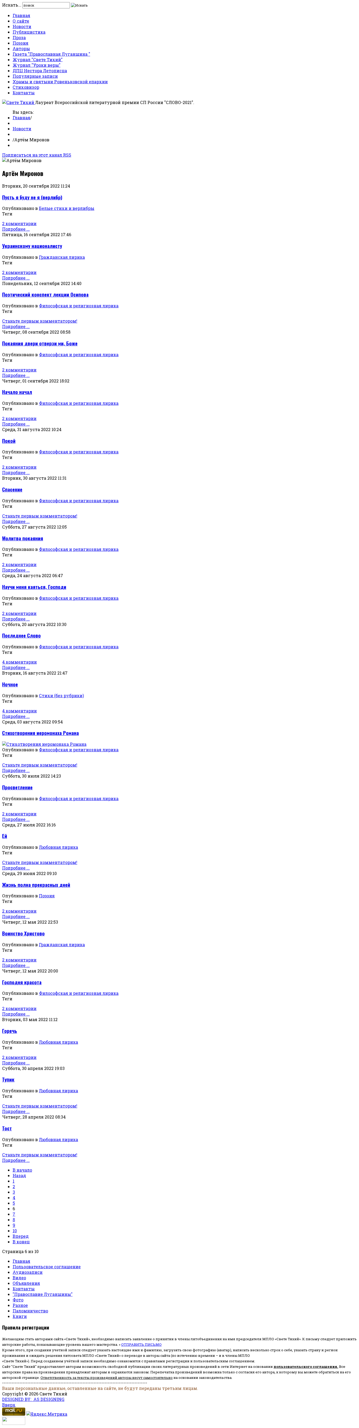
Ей (4, 835)
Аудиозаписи (28, 1272)
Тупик (8, 1079)
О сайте (21, 21)
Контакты (24, 92)
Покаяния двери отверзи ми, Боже (40, 343)
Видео (19, 1277)
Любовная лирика (58, 847)
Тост (7, 1128)
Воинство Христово (23, 933)
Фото (18, 1299)
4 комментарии (19, 662)
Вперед (21, 1236)
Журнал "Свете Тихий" (38, 59)
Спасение (12, 489)
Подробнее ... (16, 229)
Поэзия (20, 43)
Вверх (9, 1405)
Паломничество (30, 1310)
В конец (21, 1241)
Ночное (10, 684)
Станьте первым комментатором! (39, 321)
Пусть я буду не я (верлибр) (32, 197)
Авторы (21, 48)
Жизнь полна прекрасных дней (36, 884)
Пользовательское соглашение (47, 1266)
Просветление (17, 787)
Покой (9, 440)
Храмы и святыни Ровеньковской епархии (60, 81)
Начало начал (17, 391)
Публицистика (29, 32)
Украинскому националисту (32, 245)
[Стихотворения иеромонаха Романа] (44, 744)
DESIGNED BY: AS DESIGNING (33, 1399)
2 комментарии (19, 223)
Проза (19, 37)
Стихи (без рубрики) (61, 695)
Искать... (11, 5)
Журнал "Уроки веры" (36, 65)
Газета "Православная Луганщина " (51, 54)
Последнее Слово (21, 635)
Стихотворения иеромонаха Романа (40, 732)
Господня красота (22, 982)
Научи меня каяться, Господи (34, 586)
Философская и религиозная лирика (79, 305)
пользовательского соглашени (304, 1366)
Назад (19, 1175)
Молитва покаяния (22, 538)
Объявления (26, 1283)
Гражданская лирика (62, 257)
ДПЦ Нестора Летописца (40, 70)
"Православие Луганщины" (43, 1294)
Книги (20, 1316)
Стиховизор (26, 87)
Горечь (9, 1030)
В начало (22, 1170)
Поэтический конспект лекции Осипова (45, 294)
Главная (21, 15)
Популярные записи (35, 76)
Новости (22, 26)
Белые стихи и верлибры (66, 208)
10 (15, 1230)
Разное (20, 1305)
